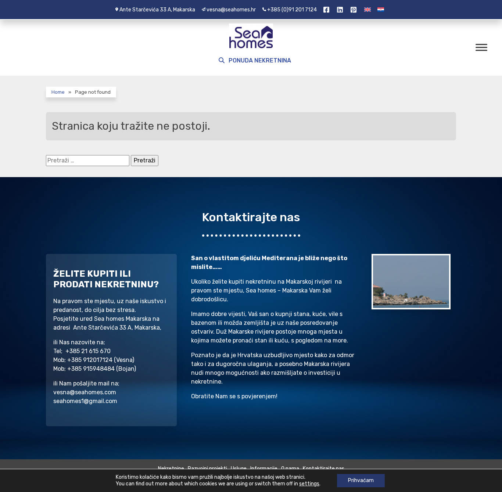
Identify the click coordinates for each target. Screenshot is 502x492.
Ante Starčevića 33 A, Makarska (157, 10)
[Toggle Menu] (481, 47)
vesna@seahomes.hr (231, 10)
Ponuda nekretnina (259, 60)
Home (58, 92)
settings (309, 484)
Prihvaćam (361, 480)
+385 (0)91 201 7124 (292, 10)
